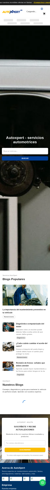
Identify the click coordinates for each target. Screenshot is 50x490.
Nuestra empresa (9, 489)
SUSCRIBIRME (25, 450)
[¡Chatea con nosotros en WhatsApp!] (42, 482)
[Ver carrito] (44, 13)
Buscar (25, 158)
